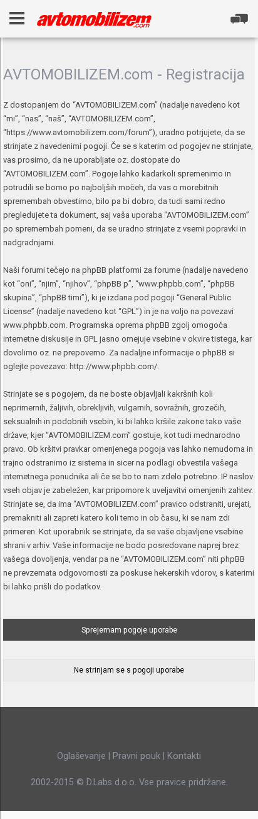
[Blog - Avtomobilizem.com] (94, 20)
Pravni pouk (136, 756)
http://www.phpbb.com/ (113, 366)
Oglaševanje (81, 756)
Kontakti (184, 756)
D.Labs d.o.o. (111, 782)
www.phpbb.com (34, 325)
